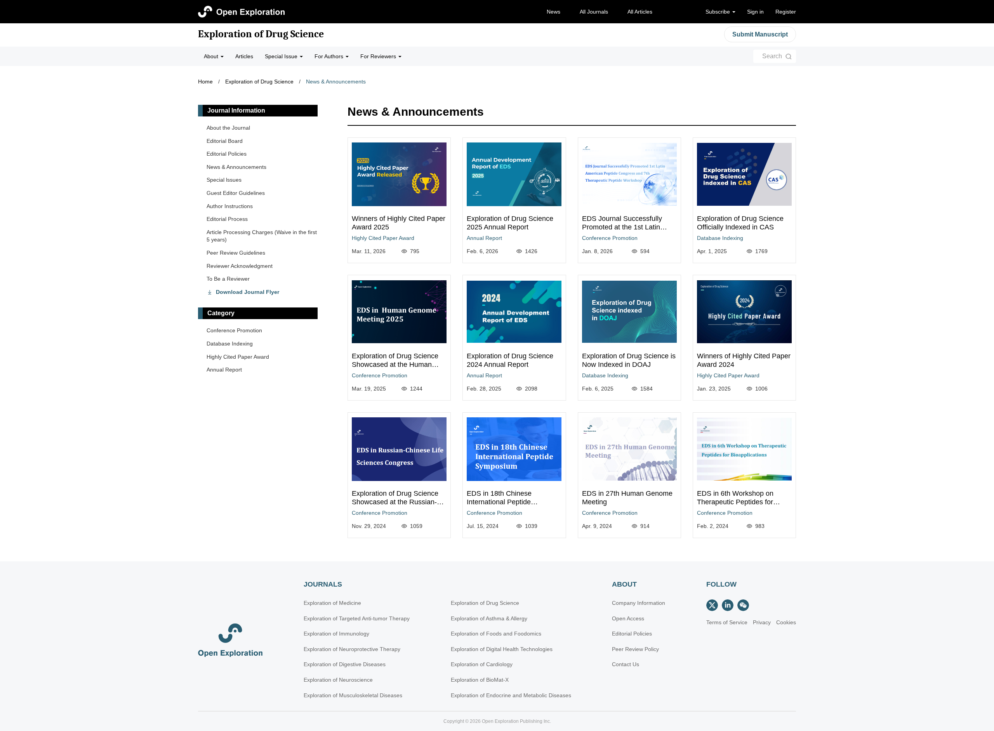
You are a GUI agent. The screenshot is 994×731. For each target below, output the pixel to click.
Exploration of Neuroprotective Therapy (352, 649)
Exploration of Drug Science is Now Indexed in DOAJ (629, 360)
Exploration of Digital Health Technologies (502, 649)
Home (205, 81)
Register (785, 12)
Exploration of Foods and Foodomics (496, 633)
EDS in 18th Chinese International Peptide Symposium (499, 502)
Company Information (638, 603)
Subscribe (719, 12)
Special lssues (224, 180)
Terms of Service (726, 622)
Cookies (786, 622)
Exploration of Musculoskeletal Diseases (353, 695)
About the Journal (228, 128)
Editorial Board (225, 141)
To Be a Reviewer (228, 279)
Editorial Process (227, 219)
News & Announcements (336, 81)
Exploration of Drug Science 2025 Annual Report (510, 223)
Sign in (755, 12)
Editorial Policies (227, 154)
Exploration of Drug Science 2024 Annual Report (510, 360)
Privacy (762, 622)
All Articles (639, 12)
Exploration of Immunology (336, 633)
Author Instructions (230, 206)
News (553, 12)
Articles (244, 56)
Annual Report (484, 238)
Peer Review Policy (635, 649)
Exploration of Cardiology (482, 664)
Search (772, 56)
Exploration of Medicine (332, 603)
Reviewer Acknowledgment (240, 266)
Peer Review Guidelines (236, 253)
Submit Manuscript (760, 34)
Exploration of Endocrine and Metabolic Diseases (511, 695)
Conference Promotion (610, 238)
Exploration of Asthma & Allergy (489, 618)
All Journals (594, 12)
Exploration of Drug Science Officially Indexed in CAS (740, 223)
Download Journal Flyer (247, 292)
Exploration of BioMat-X (480, 680)
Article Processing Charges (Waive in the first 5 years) (262, 236)
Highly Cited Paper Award (383, 238)
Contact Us (625, 664)
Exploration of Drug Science (261, 34)
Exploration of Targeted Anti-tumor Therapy (357, 618)
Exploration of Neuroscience (338, 680)
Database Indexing (720, 238)
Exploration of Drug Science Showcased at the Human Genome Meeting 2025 (395, 364)
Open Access (628, 618)
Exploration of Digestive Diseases (345, 664)
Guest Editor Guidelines (236, 193)
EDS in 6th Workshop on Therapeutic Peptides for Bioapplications (735, 502)
